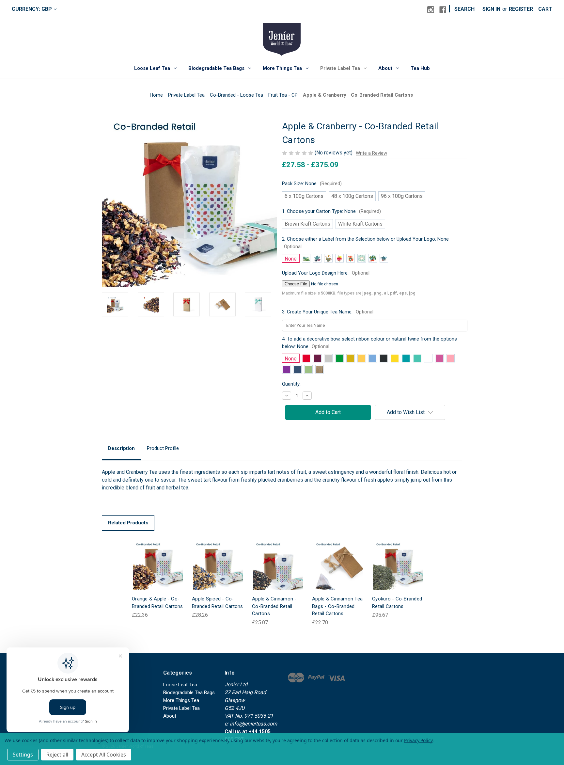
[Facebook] (442, 9)
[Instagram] (430, 9)
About (385, 68)
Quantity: (291, 384)
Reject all (57, 754)
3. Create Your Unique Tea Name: (327, 312)
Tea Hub (420, 68)
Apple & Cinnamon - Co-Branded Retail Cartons (274, 606)
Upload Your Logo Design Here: (325, 273)
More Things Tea (282, 68)
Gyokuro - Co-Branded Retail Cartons (397, 602)
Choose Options (158, 571)
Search (464, 9)
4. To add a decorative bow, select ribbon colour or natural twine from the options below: (369, 342)
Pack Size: (312, 183)
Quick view (153, 558)
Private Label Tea (340, 68)
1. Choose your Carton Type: (331, 211)
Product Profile (163, 448)
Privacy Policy (418, 740)
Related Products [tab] (128, 523)
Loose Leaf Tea (152, 68)
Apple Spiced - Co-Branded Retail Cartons (217, 602)
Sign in (491, 9)
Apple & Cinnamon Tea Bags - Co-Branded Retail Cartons (337, 606)
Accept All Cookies (103, 754)
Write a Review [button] (371, 153)
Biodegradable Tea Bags (216, 68)
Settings (23, 754)
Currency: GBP (32, 9)
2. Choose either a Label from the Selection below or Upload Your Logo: (365, 242)
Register (521, 9)
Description (121, 448)
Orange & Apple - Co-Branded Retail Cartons (157, 602)
